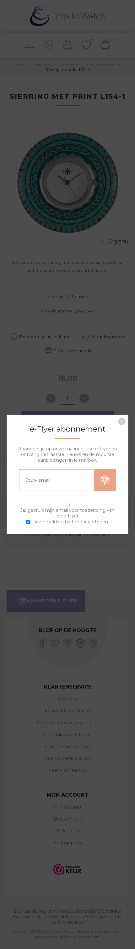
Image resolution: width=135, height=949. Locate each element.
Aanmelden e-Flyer (105, 480)
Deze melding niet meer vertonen (70, 522)
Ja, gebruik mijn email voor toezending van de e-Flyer (67, 513)
